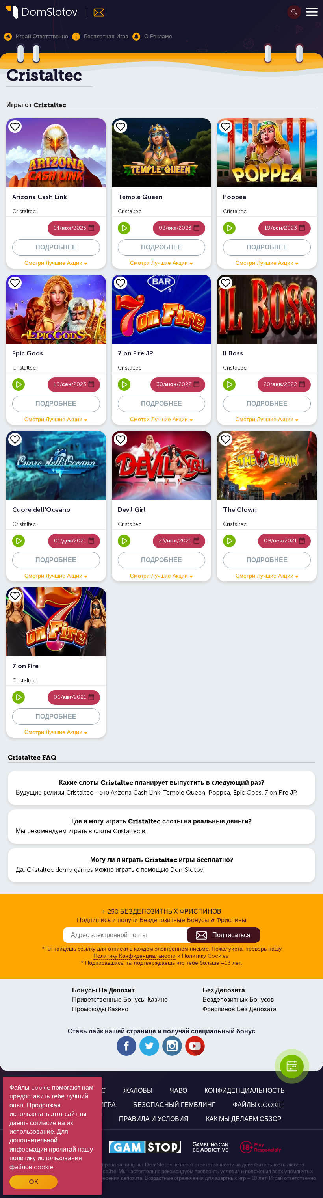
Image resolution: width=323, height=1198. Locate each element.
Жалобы (137, 1090)
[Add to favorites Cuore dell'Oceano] (15, 439)
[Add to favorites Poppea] (225, 126)
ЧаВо (178, 1090)
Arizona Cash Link (135, 792)
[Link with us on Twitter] (149, 1046)
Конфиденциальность (244, 1090)
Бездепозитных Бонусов (238, 999)
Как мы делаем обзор (244, 1119)
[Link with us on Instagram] (172, 1046)
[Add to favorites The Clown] (225, 439)
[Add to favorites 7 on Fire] (15, 595)
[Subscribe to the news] (95, 12)
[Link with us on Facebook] (126, 1046)
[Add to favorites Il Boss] (225, 283)
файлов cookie (31, 1167)
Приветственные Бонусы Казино (120, 999)
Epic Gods (247, 792)
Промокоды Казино (100, 1009)
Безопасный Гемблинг (174, 1105)
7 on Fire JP (280, 792)
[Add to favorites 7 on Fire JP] (120, 283)
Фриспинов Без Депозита (239, 1009)
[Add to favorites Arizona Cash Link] (15, 126)
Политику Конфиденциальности (134, 956)
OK (33, 1181)
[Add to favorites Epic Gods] (15, 283)
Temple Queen (184, 792)
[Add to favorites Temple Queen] (120, 126)
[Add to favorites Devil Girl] (120, 439)
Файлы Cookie (257, 1105)
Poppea (219, 792)
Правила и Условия (154, 1119)
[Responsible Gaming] (260, 1147)
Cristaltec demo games (60, 869)
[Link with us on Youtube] (195, 1046)
